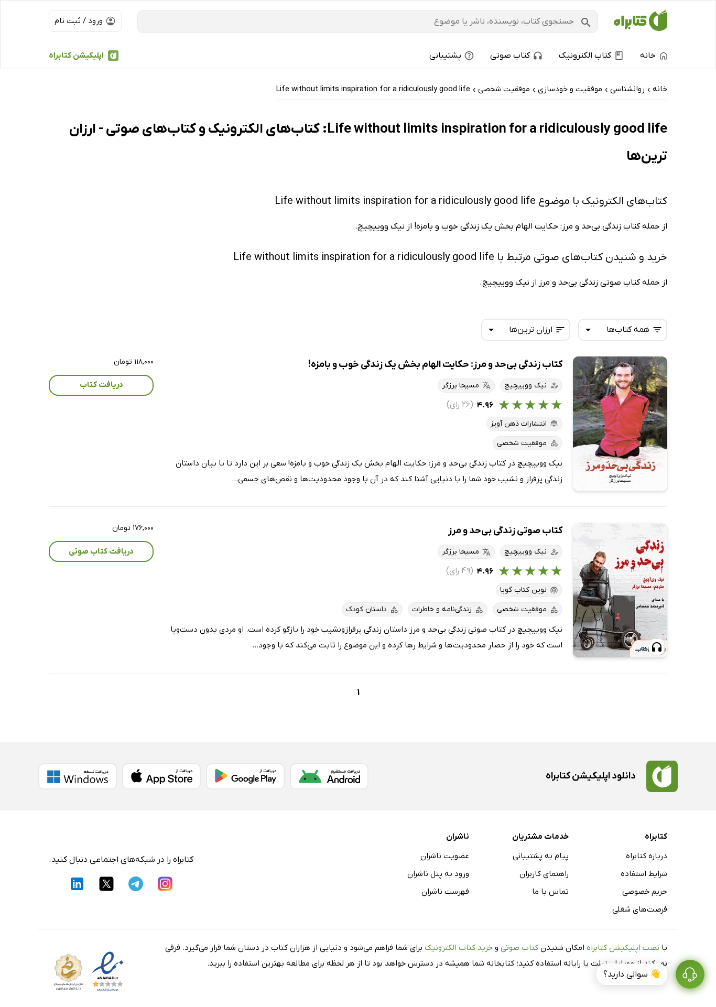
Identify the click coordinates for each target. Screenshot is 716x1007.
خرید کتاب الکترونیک (459, 948)
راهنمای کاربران (544, 874)
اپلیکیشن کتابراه (76, 55)
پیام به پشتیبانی (541, 856)
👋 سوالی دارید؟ (631, 974)
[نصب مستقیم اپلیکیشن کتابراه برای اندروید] (329, 776)
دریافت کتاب (101, 385)
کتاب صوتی (519, 948)
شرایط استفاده (644, 874)
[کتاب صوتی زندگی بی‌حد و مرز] (620, 590)
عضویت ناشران (444, 856)
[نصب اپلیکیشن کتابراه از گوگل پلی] (245, 776)
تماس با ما (550, 891)
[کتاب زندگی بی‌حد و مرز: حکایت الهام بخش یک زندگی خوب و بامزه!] (620, 423)
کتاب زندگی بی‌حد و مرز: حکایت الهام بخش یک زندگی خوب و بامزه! (435, 365)
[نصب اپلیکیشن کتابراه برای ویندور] (77, 776)
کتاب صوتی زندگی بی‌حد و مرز (505, 531)
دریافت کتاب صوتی (101, 551)
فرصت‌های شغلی (639, 909)
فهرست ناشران (445, 891)
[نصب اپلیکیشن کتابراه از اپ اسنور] (161, 776)
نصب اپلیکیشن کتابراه (623, 948)
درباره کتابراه (646, 856)
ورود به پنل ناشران (438, 874)
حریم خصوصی (644, 891)
